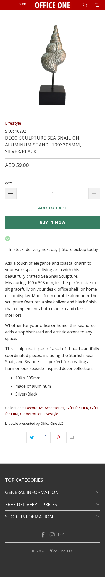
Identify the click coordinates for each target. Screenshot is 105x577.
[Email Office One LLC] (61, 535)
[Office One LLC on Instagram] (52, 535)
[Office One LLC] (52, 5)
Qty (8, 183)
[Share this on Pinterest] (58, 437)
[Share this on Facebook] (45, 437)
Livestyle (51, 413)
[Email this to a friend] (71, 437)
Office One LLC (60, 550)
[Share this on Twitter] (31, 437)
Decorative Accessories (44, 407)
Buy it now (53, 222)
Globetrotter (31, 413)
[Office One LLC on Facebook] (43, 535)
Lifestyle (13, 123)
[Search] (87, 5)
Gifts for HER (77, 407)
